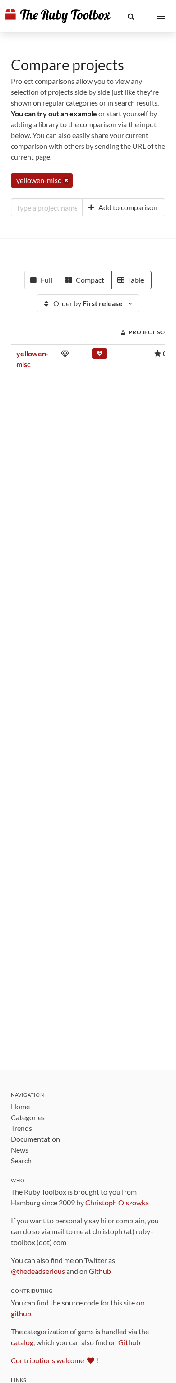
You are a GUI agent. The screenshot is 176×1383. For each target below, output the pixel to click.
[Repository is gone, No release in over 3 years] (99, 355)
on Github (124, 1342)
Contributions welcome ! (54, 1360)
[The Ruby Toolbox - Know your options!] (58, 16)
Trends (21, 1128)
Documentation (35, 1139)
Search (21, 1160)
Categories (28, 1117)
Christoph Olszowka (117, 1202)
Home (20, 1106)
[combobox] (47, 207)
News (19, 1149)
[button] (131, 16)
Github (100, 1271)
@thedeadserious (38, 1271)
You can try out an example (54, 113)
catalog (22, 1342)
